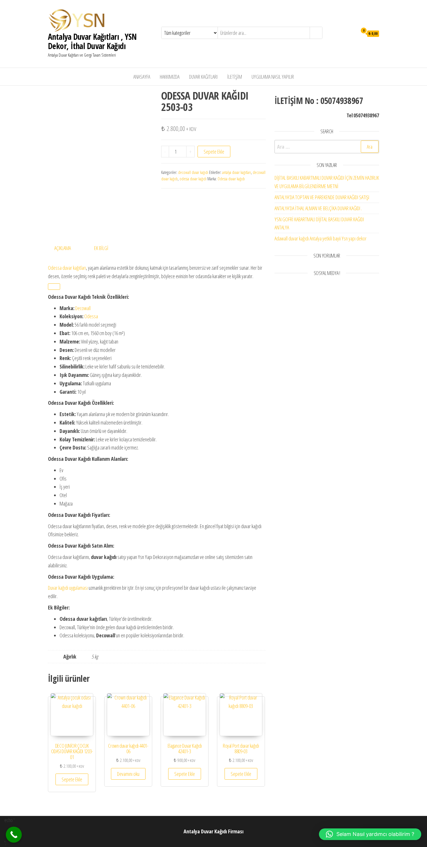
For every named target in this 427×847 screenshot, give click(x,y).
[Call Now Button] (14, 835)
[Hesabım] (351, 33)
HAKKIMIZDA (170, 76)
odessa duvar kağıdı (193, 178)
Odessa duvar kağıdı (231, 178)
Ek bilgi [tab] (101, 247)
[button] (370, 834)
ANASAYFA (141, 76)
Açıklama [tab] (62, 247)
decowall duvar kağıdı (193, 172)
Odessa (91, 316)
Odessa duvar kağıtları (67, 267)
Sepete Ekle (214, 151)
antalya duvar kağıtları (236, 172)
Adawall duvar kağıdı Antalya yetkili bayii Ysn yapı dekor (320, 238)
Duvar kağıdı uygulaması (68, 587)
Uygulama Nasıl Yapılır (273, 76)
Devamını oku (128, 773)
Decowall (83, 308)
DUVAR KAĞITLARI (203, 76)
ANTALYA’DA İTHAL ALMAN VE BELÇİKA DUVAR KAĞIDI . (318, 208)
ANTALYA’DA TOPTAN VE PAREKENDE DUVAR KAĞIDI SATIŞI (321, 197)
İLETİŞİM (234, 76)
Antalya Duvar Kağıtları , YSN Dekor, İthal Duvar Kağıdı (92, 41)
